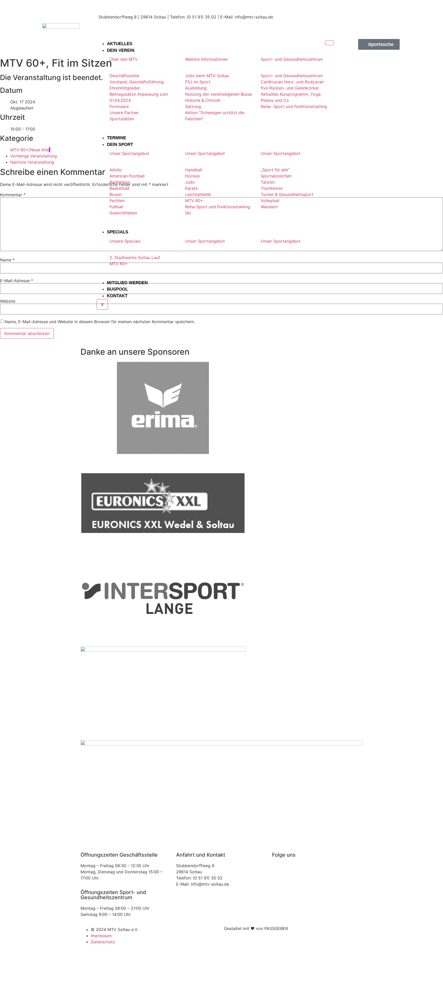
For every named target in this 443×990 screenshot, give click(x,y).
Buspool (117, 289)
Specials (117, 232)
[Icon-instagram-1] (372, 9)
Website (7, 301)
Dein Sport (120, 144)
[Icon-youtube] (390, 23)
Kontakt (117, 295)
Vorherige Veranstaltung (33, 156)
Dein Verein (120, 50)
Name (7, 260)
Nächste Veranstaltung (32, 162)
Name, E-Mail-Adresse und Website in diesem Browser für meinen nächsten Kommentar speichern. (100, 322)
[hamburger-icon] (329, 43)
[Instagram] (278, 869)
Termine (116, 137)
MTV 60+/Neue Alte (29, 149)
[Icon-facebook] (390, 9)
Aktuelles (119, 43)
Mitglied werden (127, 282)
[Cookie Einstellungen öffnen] (38, 986)
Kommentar (12, 195)
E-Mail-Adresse (16, 281)
